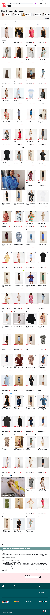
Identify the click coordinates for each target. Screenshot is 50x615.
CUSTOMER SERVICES (16, 590)
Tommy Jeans (22, 548)
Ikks (25, 548)
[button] (47, 3)
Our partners (40, 590)
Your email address (28, 575)
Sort (2, 25)
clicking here (27, 580)
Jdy (12, 548)
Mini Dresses (17, 8)
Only (8, 548)
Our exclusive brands (41, 592)
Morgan (28, 548)
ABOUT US (27, 590)
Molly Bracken (16, 548)
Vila (10, 548)
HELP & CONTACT (4, 590)
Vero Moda (4, 548)
